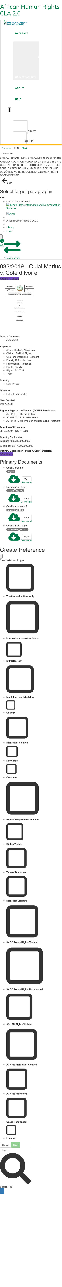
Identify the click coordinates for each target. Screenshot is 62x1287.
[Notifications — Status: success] (9, 109)
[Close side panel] (1, 236)
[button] (2, 243)
